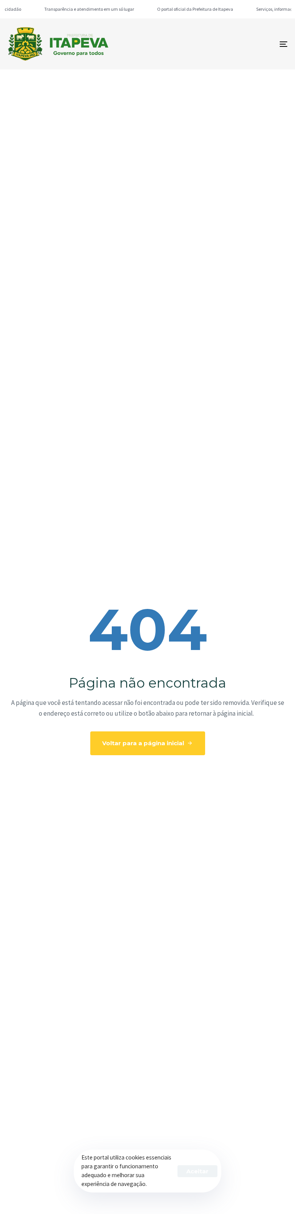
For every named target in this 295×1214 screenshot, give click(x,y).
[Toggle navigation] (240, 43)
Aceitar (197, 1171)
